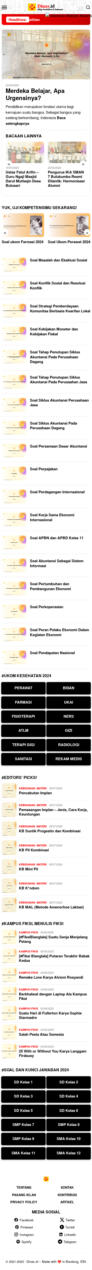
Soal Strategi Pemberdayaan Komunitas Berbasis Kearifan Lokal (60, 308)
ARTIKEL (67, 1202)
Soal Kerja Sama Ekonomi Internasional (52, 517)
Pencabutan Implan (35, 793)
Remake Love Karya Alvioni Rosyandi (51, 977)
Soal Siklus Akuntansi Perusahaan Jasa (59, 402)
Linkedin (70, 1234)
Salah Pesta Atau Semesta (41, 1034)
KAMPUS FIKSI (28, 932)
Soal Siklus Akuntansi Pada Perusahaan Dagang (53, 425)
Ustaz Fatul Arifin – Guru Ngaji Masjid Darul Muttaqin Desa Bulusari (23, 179)
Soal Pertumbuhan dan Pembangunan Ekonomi (50, 586)
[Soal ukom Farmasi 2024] (23, 225)
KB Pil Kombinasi (34, 850)
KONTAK (67, 1187)
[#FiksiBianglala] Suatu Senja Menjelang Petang (53, 939)
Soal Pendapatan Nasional (52, 652)
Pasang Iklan (24, 1194)
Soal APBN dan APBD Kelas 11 (56, 537)
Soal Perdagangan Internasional (57, 492)
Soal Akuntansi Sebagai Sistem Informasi (56, 563)
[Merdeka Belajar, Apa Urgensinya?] (46, 54)
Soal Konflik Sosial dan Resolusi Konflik (57, 285)
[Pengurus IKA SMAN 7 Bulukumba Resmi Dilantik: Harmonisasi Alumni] (67, 152)
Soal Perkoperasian (46, 606)
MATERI (42, 788)
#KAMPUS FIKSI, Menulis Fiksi (32, 923)
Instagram (27, 1234)
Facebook (27, 1220)
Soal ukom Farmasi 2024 (22, 241)
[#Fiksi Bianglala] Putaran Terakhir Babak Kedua (54, 958)
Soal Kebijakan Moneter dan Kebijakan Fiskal (54, 331)
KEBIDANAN (27, 788)
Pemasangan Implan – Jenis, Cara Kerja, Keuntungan (53, 811)
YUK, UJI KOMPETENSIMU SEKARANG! (39, 207)
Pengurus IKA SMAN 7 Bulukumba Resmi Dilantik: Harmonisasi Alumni (66, 179)
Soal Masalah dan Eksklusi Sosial (58, 260)
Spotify (27, 1241)
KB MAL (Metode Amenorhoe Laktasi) (51, 907)
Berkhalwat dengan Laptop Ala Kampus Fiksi (53, 996)
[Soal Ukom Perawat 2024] (69, 225)
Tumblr (70, 1227)
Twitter (70, 1220)
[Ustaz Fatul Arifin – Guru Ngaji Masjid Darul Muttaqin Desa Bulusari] (25, 152)
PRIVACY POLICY (23, 1202)
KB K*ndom (29, 888)
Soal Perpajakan (44, 469)
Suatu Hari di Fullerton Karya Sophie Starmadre (50, 1015)
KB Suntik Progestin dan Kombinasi (49, 831)
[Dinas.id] (46, 6)
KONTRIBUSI (67, 1194)
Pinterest (26, 1227)
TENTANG (23, 1187)
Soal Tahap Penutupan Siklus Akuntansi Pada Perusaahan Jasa (58, 379)
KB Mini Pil (28, 869)
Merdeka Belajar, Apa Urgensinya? (35, 94)
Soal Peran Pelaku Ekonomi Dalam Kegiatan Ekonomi (59, 632)
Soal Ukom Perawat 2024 (69, 241)
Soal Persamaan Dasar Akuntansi (58, 446)
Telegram (70, 1241)
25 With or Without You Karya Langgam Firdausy (52, 1053)
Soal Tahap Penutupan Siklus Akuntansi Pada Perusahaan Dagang (55, 356)
